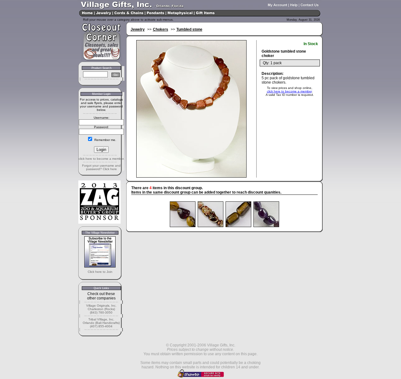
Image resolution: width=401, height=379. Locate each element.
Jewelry (138, 29)
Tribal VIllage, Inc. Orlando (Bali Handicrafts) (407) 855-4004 (101, 323)
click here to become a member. (101, 158)
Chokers (160, 29)
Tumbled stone (189, 29)
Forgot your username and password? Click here (101, 167)
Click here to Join (100, 271)
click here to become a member (289, 91)
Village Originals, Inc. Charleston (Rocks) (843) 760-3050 (101, 309)
